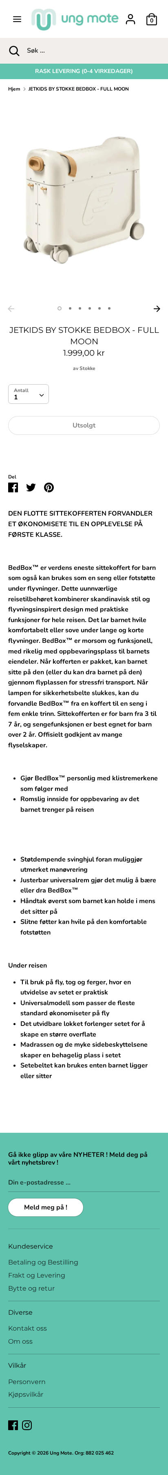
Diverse (20, 1312)
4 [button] (89, 308)
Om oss (20, 1341)
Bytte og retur (31, 1288)
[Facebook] (13, 1424)
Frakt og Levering (36, 1275)
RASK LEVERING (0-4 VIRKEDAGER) (84, 71)
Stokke (87, 368)
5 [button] (99, 308)
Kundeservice (30, 1246)
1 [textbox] (16, 397)
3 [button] (80, 308)
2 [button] (70, 308)
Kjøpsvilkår (25, 1394)
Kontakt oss (27, 1328)
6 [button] (109, 308)
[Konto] (130, 15)
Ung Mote (61, 1453)
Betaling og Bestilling (43, 1262)
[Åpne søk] (13, 50)
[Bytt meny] (17, 19)
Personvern (27, 1382)
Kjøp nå (84, 449)
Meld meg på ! (45, 1207)
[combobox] (28, 394)
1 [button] (59, 308)
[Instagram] (27, 1424)
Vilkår (17, 1365)
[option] (84, 71)
